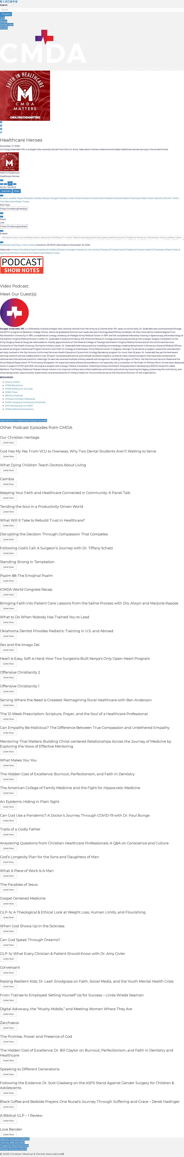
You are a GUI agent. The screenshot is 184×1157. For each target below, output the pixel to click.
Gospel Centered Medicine (22, 898)
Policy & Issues (140, 68)
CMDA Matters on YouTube (19, 388)
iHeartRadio (15, 201)
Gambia (7, 479)
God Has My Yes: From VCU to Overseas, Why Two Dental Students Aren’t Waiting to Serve (78, 451)
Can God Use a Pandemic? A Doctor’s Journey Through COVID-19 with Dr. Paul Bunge (75, 815)
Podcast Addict (122, 198)
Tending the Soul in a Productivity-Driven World (41, 506)
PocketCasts (97, 198)
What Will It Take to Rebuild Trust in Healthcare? (42, 520)
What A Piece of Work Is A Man (27, 871)
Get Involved (109, 68)
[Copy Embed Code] (1, 242)
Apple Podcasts (25, 198)
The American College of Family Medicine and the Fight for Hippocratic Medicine (70, 788)
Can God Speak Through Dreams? (30, 940)
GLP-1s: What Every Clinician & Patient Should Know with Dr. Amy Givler (62, 953)
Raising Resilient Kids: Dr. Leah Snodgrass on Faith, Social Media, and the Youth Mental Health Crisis (87, 981)
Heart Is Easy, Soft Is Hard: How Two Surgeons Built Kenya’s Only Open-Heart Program (75, 658)
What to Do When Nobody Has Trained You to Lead (44, 617)
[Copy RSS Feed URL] (1, 213)
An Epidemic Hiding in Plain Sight (29, 801)
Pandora (86, 198)
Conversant (10, 967)
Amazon (4, 198)
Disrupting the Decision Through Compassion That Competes (54, 534)
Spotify (158, 198)
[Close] (1, 195)
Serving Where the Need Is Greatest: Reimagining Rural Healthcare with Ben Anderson (76, 700)
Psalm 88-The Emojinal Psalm (26, 575)
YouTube (4, 201)
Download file (7, 245)
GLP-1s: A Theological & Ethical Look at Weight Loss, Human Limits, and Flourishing (73, 912)
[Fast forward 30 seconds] (14, 184)
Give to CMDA (12, 382)
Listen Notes (75, 198)
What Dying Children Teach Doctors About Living (43, 465)
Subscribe (6, 191)
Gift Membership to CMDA (19, 405)
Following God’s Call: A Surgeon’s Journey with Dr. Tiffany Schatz (56, 548)
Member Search (158, 68)
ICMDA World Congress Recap (26, 589)
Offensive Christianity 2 (20, 672)
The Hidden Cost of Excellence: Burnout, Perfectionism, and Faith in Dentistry (67, 774)
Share (16, 191)
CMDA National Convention (19, 409)
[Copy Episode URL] (1, 231)
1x (10, 183)
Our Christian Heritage (19, 437)
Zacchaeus (9, 1023)
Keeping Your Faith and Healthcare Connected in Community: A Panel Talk (65, 493)
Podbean (109, 198)
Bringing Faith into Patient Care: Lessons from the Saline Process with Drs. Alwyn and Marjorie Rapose (89, 603)
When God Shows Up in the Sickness (32, 926)
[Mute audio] (1, 184)
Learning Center (173, 68)
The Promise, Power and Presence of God (36, 1036)
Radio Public (147, 198)
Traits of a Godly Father (20, 829)
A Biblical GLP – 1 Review (21, 1115)
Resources (124, 68)
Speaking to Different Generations (29, 1069)
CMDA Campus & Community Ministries (25, 402)
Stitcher (167, 198)
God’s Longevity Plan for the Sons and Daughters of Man (49, 857)
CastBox (38, 198)
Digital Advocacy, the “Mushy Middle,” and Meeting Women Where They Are (66, 1009)
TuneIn (175, 198)
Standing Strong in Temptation (27, 562)
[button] (8, 442)
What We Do (93, 68)
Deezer (46, 198)
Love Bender (11, 1129)
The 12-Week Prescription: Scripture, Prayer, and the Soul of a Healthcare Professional (74, 714)
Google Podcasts (59, 198)
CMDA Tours (11, 392)
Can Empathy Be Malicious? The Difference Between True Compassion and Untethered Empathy (85, 727)
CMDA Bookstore (14, 385)
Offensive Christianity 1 (19, 686)
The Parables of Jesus (19, 884)
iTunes (25, 201)
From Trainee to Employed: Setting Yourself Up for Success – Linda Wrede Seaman (72, 995)
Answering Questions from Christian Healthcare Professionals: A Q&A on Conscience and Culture (84, 843)
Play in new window (25, 245)
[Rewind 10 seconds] (5, 184)
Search (3, 5)
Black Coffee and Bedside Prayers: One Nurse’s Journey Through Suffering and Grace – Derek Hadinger (90, 1101)
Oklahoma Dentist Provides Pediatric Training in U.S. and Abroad (56, 631)
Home (66, 68)
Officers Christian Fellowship (20, 399)
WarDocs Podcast (14, 395)
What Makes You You (18, 760)
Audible (13, 198)
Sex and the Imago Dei (19, 645)
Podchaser (135, 198)
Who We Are (77, 68)
